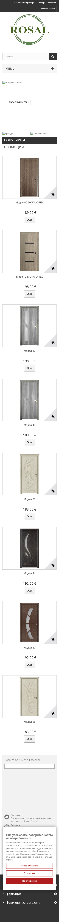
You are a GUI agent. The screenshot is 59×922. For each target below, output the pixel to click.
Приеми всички (29, 881)
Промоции (14, 147)
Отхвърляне (29, 873)
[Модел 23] (29, 474)
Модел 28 (29, 721)
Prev (43, 124)
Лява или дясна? (47, 8)
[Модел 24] (29, 548)
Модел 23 (29, 499)
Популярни (14, 140)
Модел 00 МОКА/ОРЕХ (30, 202)
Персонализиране (29, 866)
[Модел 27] (29, 622)
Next (51, 124)
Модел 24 (29, 573)
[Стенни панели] (38, 133)
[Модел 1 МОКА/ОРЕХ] (29, 251)
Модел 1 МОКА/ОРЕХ (29, 276)
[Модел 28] (29, 696)
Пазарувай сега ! (19, 102)
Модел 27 (29, 647)
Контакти (52, 3)
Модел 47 (29, 350)
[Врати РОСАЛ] (29, 29)
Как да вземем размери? (25, 3)
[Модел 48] (29, 400)
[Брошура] (7, 133)
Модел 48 (29, 425)
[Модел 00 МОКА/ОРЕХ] (29, 177)
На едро (42, 3)
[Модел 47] (29, 325)
